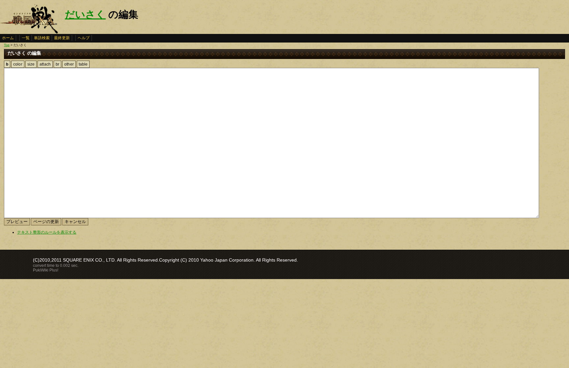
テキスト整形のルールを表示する (46, 232)
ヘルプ (84, 38)
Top (7, 45)
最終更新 (62, 38)
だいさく (85, 14)
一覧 (26, 38)
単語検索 (42, 38)
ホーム (8, 38)
